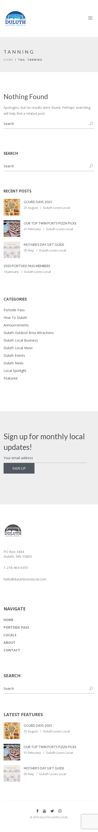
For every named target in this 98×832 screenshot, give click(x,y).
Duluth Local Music (18, 348)
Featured (10, 378)
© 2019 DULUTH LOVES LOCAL (49, 817)
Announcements (16, 325)
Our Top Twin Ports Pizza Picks (50, 223)
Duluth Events (14, 355)
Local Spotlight (15, 370)
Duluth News (14, 363)
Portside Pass (14, 310)
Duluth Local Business (21, 340)
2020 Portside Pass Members (27, 266)
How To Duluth (15, 317)
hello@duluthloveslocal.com (25, 579)
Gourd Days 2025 (38, 202)
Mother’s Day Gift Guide (44, 245)
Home (8, 59)
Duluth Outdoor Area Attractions (29, 332)
